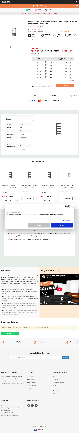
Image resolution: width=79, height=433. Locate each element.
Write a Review (10, 333)
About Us (55, 377)
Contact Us (56, 379)
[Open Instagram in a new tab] (32, 405)
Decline (39, 225)
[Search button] (6, 6)
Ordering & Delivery (58, 382)
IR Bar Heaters (31, 379)
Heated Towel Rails (32, 391)
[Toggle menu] (3, 5)
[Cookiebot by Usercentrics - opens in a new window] (66, 206)
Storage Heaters (31, 388)
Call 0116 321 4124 (9, 413)
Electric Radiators (32, 385)
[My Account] (74, 6)
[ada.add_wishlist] (17, 200)
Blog (54, 393)
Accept (62, 225)
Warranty (55, 388)
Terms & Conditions (58, 391)
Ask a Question (64, 31)
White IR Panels (31, 377)
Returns (55, 385)
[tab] (56, 141)
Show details (66, 220)
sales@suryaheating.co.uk (11, 415)
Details (8, 119)
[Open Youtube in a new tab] (36, 405)
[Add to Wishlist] (51, 85)
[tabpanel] (59, 129)
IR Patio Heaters (31, 382)
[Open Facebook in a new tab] (28, 405)
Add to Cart (65, 85)
